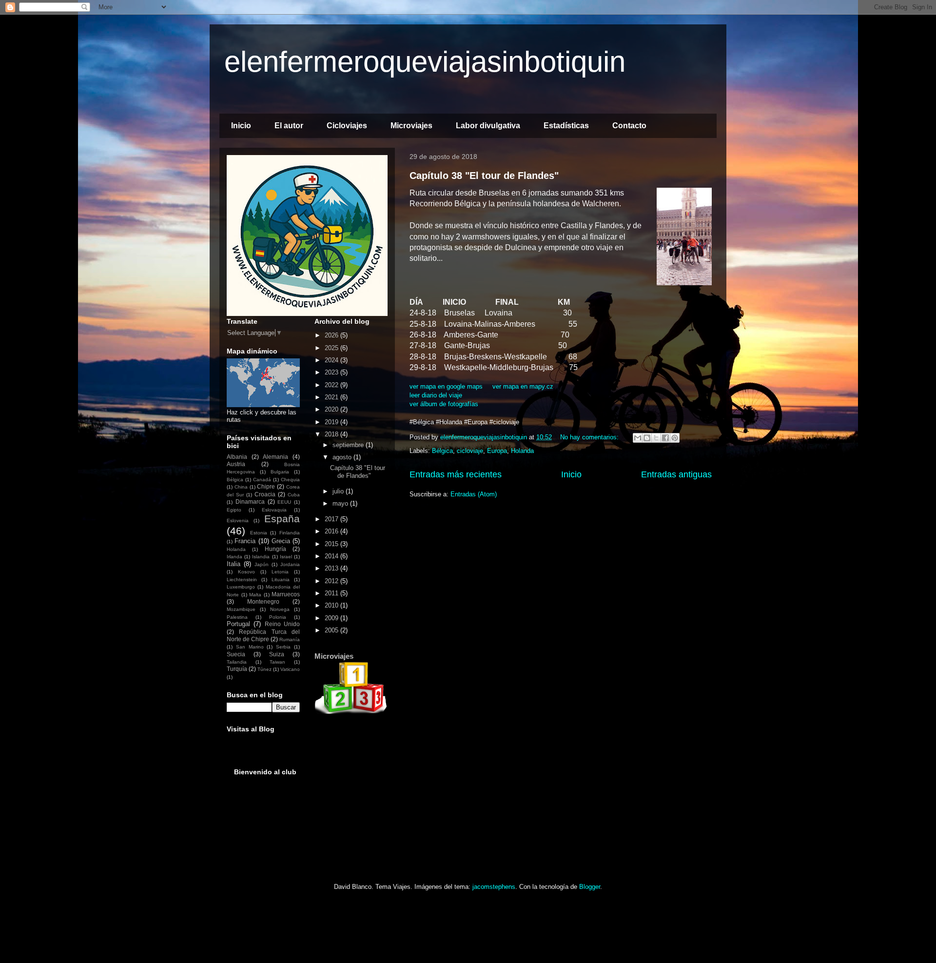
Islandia (261, 556)
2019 (332, 422)
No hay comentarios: (590, 437)
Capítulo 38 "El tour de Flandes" (484, 175)
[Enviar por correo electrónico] (638, 438)
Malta (255, 594)
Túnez (264, 669)
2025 (332, 348)
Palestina (237, 617)
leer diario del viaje (436, 395)
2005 (332, 630)
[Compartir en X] (656, 438)
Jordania (290, 564)
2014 (332, 556)
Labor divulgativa (488, 125)
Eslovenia (238, 520)
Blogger (589, 886)
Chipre (266, 486)
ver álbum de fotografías (444, 404)
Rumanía (289, 639)
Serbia (283, 646)
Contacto (629, 125)
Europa (497, 450)
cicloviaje (470, 450)
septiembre (349, 445)
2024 (332, 360)
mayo (341, 503)
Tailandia (237, 662)
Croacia (264, 494)
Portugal (238, 624)
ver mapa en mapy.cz (522, 386)
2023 (332, 372)
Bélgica (442, 450)
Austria (236, 464)
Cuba (294, 494)
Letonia (280, 571)
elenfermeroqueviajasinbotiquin (424, 61)
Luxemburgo (241, 587)
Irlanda (234, 556)
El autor (288, 125)
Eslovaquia (274, 509)
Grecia (281, 541)
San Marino (250, 646)
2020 (332, 409)
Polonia (277, 617)
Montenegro (263, 601)
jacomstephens (493, 886)
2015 (332, 544)
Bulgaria (280, 471)
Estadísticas (566, 125)
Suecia (236, 654)
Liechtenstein (242, 579)
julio (339, 491)
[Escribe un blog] (647, 438)
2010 (332, 605)
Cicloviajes (347, 125)
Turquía (237, 669)
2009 (332, 618)
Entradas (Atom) (473, 494)
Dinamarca (250, 501)
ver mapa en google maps (446, 386)
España (282, 518)
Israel (286, 556)
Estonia (258, 532)
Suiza (276, 654)
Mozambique (241, 609)
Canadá (262, 479)
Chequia (290, 479)
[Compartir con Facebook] (665, 438)
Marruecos (286, 594)
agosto (342, 457)
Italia (233, 564)
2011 (332, 593)
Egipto (234, 509)
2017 (332, 519)
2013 (332, 568)
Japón (261, 564)
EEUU (284, 502)
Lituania (281, 579)
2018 (332, 434)
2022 (332, 385)
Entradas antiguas (676, 474)
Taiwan (277, 662)
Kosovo (246, 571)
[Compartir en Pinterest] (675, 438)
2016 (332, 531)
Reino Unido (282, 624)
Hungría (275, 549)
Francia (244, 541)
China (241, 487)
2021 (332, 397)
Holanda (522, 450)
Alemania (275, 456)
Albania (237, 456)
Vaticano (290, 669)
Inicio (241, 125)
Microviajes (411, 125)
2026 (332, 335)
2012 (332, 581)
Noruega (280, 609)
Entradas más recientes (456, 474)
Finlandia (289, 532)
